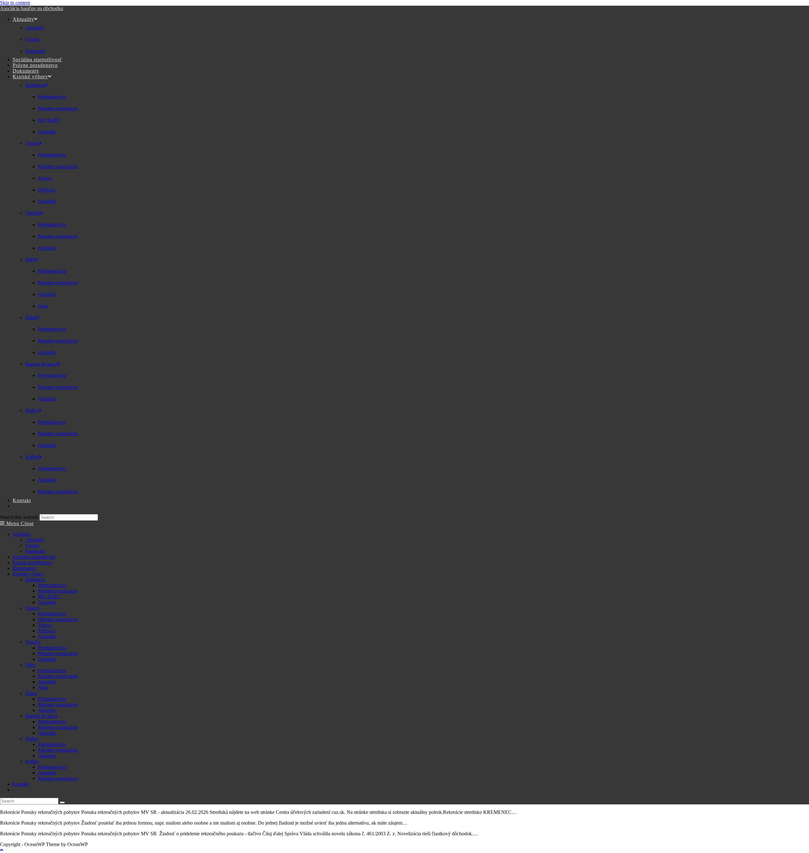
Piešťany (47, 630)
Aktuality (22, 534)
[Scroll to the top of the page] (1, 850)
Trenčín (32, 642)
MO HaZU (49, 596)
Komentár (35, 551)
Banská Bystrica (41, 716)
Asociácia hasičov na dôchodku (31, 8)
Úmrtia (32, 545)
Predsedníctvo (52, 613)
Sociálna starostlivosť (34, 557)
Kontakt (21, 784)
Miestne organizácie (58, 591)
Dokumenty (24, 568)
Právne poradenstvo (32, 562)
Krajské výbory (28, 574)
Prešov (32, 738)
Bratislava (35, 579)
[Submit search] (62, 802)
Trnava (32, 608)
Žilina (31, 693)
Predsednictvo (52, 585)
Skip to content (15, 2)
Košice (32, 761)
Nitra (30, 664)
